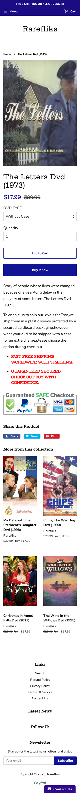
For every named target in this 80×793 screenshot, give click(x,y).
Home (7, 54)
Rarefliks (40, 29)
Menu (13, 11)
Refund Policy (40, 679)
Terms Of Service (40, 692)
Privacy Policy (40, 686)
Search (40, 673)
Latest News (40, 711)
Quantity (10, 227)
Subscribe (65, 760)
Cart (73, 11)
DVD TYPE (12, 208)
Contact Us (40, 698)
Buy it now (40, 270)
